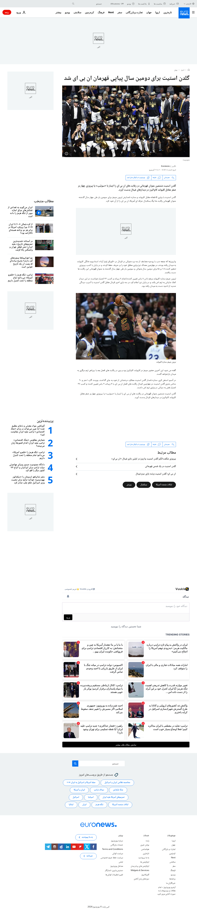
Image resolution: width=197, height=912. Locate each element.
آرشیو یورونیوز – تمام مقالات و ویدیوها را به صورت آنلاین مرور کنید (166, 891)
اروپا (157, 12)
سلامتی (77, 12)
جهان (149, 12)
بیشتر (120, 836)
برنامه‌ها (172, 879)
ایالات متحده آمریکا (164, 485)
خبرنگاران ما (170, 883)
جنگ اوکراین (118, 790)
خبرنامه (89, 856)
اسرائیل (76, 797)
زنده (7, 12)
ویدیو (67, 12)
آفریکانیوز (145, 875)
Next (111, 12)
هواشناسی (145, 849)
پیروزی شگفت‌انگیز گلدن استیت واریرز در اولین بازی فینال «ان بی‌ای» (143, 459)
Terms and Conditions (112, 849)
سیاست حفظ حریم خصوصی (112, 858)
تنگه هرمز (99, 805)
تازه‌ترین (167, 12)
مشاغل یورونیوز (116, 866)
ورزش (129, 485)
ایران (84, 805)
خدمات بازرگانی (116, 845)
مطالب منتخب (44, 201)
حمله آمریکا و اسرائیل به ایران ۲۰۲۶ (81, 782)
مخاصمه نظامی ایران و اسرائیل (117, 782)
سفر (119, 12)
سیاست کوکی (117, 853)
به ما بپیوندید (143, 858)
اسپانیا (91, 797)
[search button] (73, 3)
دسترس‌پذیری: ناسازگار (114, 870)
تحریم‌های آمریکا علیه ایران (114, 797)
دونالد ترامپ (99, 790)
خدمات (146, 836)
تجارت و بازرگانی (134, 12)
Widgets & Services (140, 870)
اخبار (182, 70)
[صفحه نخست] (189, 70)
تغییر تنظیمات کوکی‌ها (114, 875)
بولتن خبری (144, 845)
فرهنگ (101, 12)
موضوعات (171, 836)
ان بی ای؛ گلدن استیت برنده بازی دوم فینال (156, 474)
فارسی (188, 3)
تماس (121, 862)
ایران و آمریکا (79, 790)
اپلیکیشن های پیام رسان (140, 866)
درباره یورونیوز (117, 841)
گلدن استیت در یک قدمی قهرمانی (160, 466)
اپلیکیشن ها (144, 862)
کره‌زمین (89, 12)
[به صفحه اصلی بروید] (184, 12)
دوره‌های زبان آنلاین (141, 879)
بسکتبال (143, 485)
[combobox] (89, 3)
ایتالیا (71, 805)
